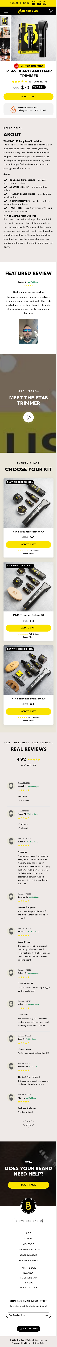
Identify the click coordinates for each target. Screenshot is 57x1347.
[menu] (6, 11)
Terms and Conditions (21, 1343)
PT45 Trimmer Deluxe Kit (28, 615)
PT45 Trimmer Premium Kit (28, 699)
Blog (29, 1233)
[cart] (48, 11)
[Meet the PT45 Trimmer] (28, 417)
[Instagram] (28, 1221)
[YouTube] (35, 1221)
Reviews (28, 1283)
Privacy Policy (28, 1288)
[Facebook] (14, 1221)
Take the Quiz (28, 1268)
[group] (34, 38)
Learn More (28, 554)
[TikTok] (42, 1221)
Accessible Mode (30, 1329)
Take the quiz (28, 1185)
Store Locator (28, 1255)
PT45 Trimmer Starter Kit (28, 532)
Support (28, 1239)
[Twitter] (21, 1221)
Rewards (28, 1273)
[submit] (47, 1315)
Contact (28, 1244)
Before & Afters (28, 1261)
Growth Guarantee (28, 1250)
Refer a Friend (28, 1278)
